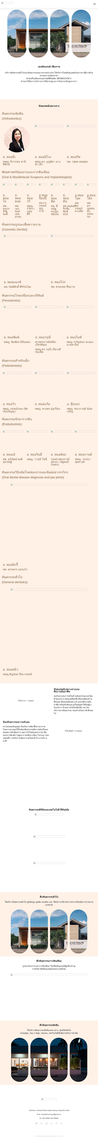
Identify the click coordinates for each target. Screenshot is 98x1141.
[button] (95, 4)
